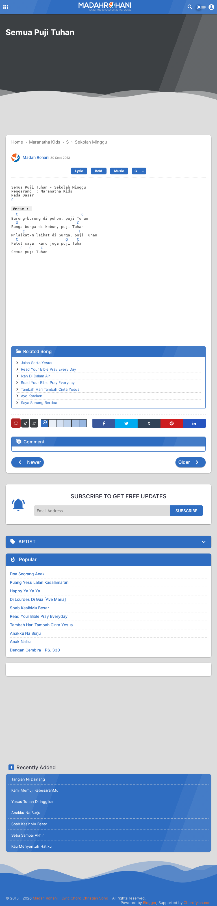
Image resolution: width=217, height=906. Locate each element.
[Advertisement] (108, 89)
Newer (33, 462)
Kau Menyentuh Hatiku (31, 846)
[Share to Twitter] (126, 423)
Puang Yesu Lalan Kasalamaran (39, 582)
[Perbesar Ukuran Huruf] (25, 423)
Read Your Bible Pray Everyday (48, 382)
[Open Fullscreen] (16, 423)
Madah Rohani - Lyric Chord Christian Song (70, 898)
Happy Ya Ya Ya (25, 590)
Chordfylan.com (197, 902)
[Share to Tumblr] (149, 423)
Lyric (79, 171)
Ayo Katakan (31, 396)
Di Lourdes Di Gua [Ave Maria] (38, 599)
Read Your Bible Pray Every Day (48, 369)
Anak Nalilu (20, 641)
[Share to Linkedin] (194, 423)
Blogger (149, 902)
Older (184, 462)
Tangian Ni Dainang (28, 779)
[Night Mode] (201, 7)
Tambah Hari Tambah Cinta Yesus (50, 389)
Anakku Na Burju (25, 633)
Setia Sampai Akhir (27, 835)
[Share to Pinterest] (171, 423)
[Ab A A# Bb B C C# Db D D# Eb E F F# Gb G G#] (139, 171)
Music (119, 171)
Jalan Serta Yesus (36, 362)
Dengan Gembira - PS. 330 (35, 650)
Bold (98, 171)
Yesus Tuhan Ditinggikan (33, 801)
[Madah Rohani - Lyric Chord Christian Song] (104, 6)
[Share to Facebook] (103, 423)
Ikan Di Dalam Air (35, 376)
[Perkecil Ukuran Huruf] (34, 423)
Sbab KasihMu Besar (29, 607)
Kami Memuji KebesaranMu (34, 790)
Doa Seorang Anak (27, 573)
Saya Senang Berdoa (39, 402)
